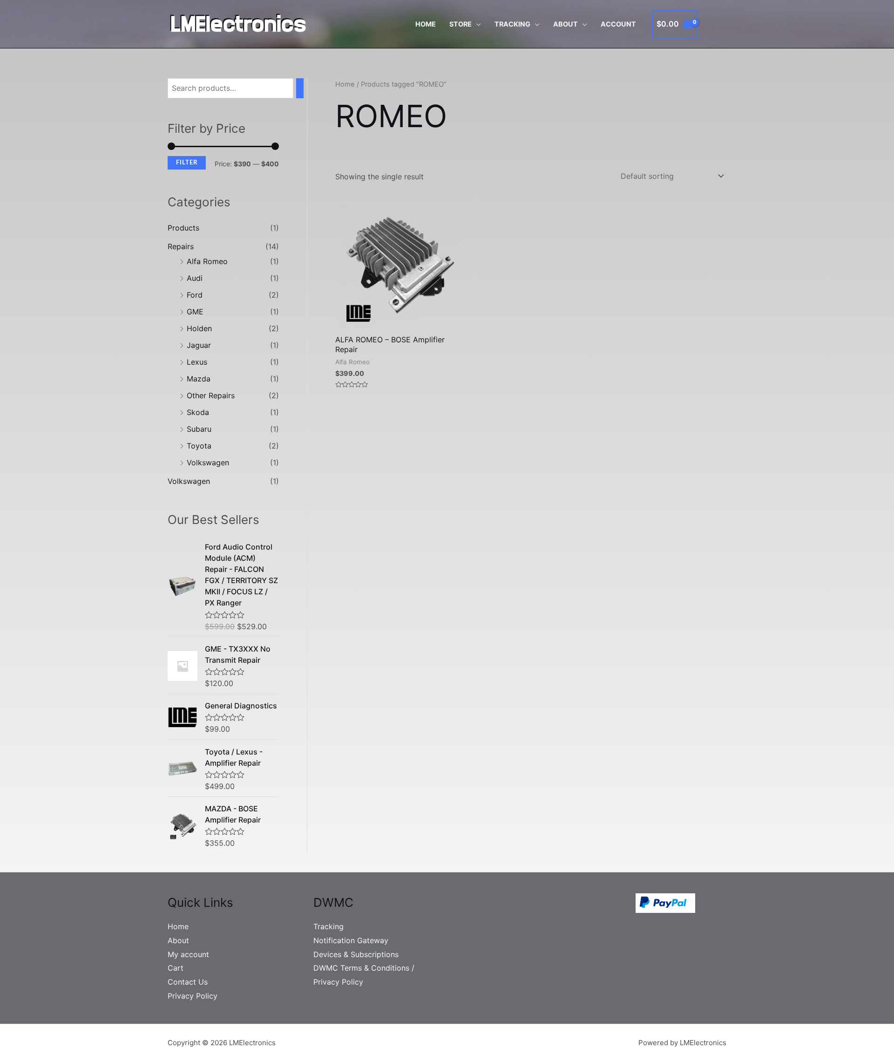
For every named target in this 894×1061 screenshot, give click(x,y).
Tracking (512, 24)
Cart (175, 968)
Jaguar (199, 345)
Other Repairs (211, 395)
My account (188, 954)
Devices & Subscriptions (356, 954)
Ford (195, 294)
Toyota (199, 445)
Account (618, 24)
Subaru (199, 429)
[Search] (300, 88)
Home (425, 24)
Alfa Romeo (207, 261)
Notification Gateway (350, 940)
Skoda (198, 412)
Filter (186, 162)
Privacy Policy (192, 995)
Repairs (181, 246)
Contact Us (188, 981)
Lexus (197, 362)
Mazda (198, 378)
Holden (199, 328)
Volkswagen (208, 462)
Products (183, 227)
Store (460, 24)
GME (195, 311)
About (565, 24)
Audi (195, 278)
